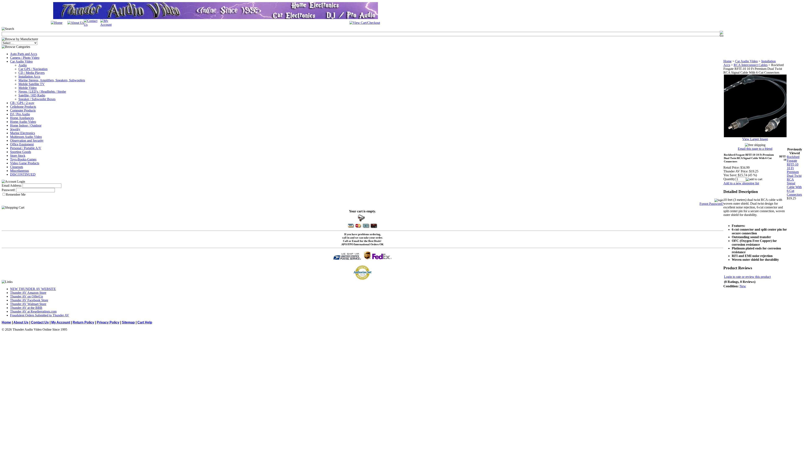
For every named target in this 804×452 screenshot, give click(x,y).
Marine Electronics (22, 133)
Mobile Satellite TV (31, 84)
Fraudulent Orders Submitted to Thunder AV (39, 315)
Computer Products (23, 110)
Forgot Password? (711, 203)
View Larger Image (755, 139)
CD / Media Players (31, 72)
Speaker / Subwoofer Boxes (36, 99)
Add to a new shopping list (741, 183)
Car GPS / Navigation (33, 69)
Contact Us (40, 322)
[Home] (56, 22)
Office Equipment (22, 144)
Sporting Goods (20, 152)
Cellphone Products (23, 106)
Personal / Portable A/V (25, 148)
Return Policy (83, 322)
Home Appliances (22, 118)
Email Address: (12, 185)
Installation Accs (29, 76)
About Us (20, 322)
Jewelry (15, 129)
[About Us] (75, 22)
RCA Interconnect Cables (751, 65)
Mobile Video (27, 88)
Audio (22, 65)
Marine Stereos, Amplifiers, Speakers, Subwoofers (51, 80)
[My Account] (108, 24)
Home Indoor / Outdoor (25, 125)
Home (727, 61)
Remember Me (16, 194)
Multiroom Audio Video (26, 137)
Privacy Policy (108, 322)
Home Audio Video (23, 121)
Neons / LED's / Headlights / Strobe (42, 91)
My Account (60, 322)
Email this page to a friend (755, 148)
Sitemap (128, 322)
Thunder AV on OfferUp (26, 296)
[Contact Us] (92, 24)
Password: (8, 190)
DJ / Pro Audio (20, 114)
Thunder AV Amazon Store (28, 292)
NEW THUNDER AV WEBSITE (33, 289)
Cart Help (144, 322)
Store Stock (17, 155)
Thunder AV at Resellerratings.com (33, 311)
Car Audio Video (21, 61)
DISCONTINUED (23, 174)
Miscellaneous (19, 170)
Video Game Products (24, 163)
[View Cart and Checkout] (364, 22)
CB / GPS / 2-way (22, 103)
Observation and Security (27, 140)
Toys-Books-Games (23, 159)
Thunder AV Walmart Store (28, 304)
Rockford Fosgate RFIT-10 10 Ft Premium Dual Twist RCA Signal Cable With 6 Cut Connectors (794, 175)
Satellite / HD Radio (31, 95)
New (743, 286)
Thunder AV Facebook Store (29, 300)
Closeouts (16, 167)
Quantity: (729, 179)
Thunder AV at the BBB (26, 307)
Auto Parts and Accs (23, 54)
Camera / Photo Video (24, 57)
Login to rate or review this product (747, 277)
